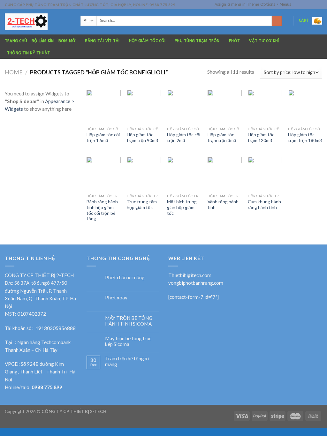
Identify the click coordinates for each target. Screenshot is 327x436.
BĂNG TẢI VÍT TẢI (102, 41)
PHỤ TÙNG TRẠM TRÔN (197, 41)
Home (14, 72)
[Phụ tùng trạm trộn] (38, 21)
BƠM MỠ (66, 41)
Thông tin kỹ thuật (28, 53)
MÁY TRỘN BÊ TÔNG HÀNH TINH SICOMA (128, 321)
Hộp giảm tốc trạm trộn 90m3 (142, 137)
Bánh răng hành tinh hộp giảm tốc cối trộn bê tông (102, 210)
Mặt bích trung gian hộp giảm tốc (182, 207)
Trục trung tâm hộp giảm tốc (142, 204)
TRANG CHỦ (16, 41)
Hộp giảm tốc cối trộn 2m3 (183, 137)
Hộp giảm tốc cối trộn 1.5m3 (103, 137)
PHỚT (234, 41)
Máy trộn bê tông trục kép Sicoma (128, 341)
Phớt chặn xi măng (125, 277)
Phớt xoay (116, 297)
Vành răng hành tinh (223, 204)
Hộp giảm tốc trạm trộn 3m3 (222, 137)
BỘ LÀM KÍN (43, 41)
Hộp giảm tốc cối (147, 41)
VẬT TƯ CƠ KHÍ (264, 41)
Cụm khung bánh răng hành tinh (264, 204)
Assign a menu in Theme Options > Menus (253, 4)
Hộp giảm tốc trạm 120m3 (261, 137)
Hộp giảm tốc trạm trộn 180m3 (305, 137)
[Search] (277, 21)
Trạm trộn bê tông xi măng (127, 361)
